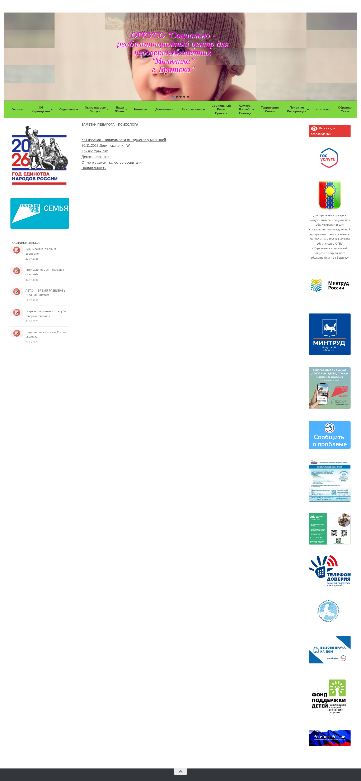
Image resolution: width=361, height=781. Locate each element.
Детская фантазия (96, 157)
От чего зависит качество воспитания (112, 162)
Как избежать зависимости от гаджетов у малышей (123, 140)
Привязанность (93, 168)
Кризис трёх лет (94, 151)
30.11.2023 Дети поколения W (105, 146)
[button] (173, 97)
